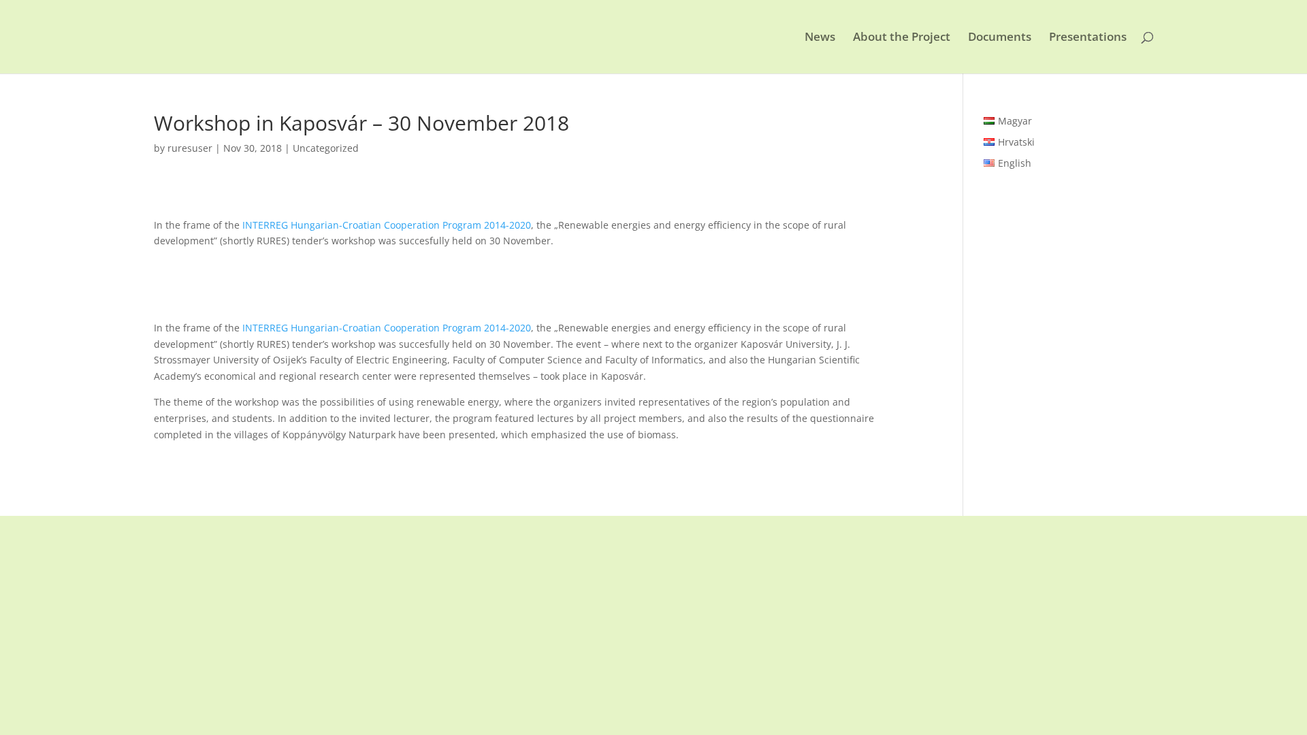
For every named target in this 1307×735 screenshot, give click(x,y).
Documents (999, 38)
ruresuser (189, 148)
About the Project (901, 38)
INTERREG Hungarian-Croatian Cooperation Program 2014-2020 (386, 224)
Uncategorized (326, 148)
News (820, 38)
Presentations (1088, 38)
